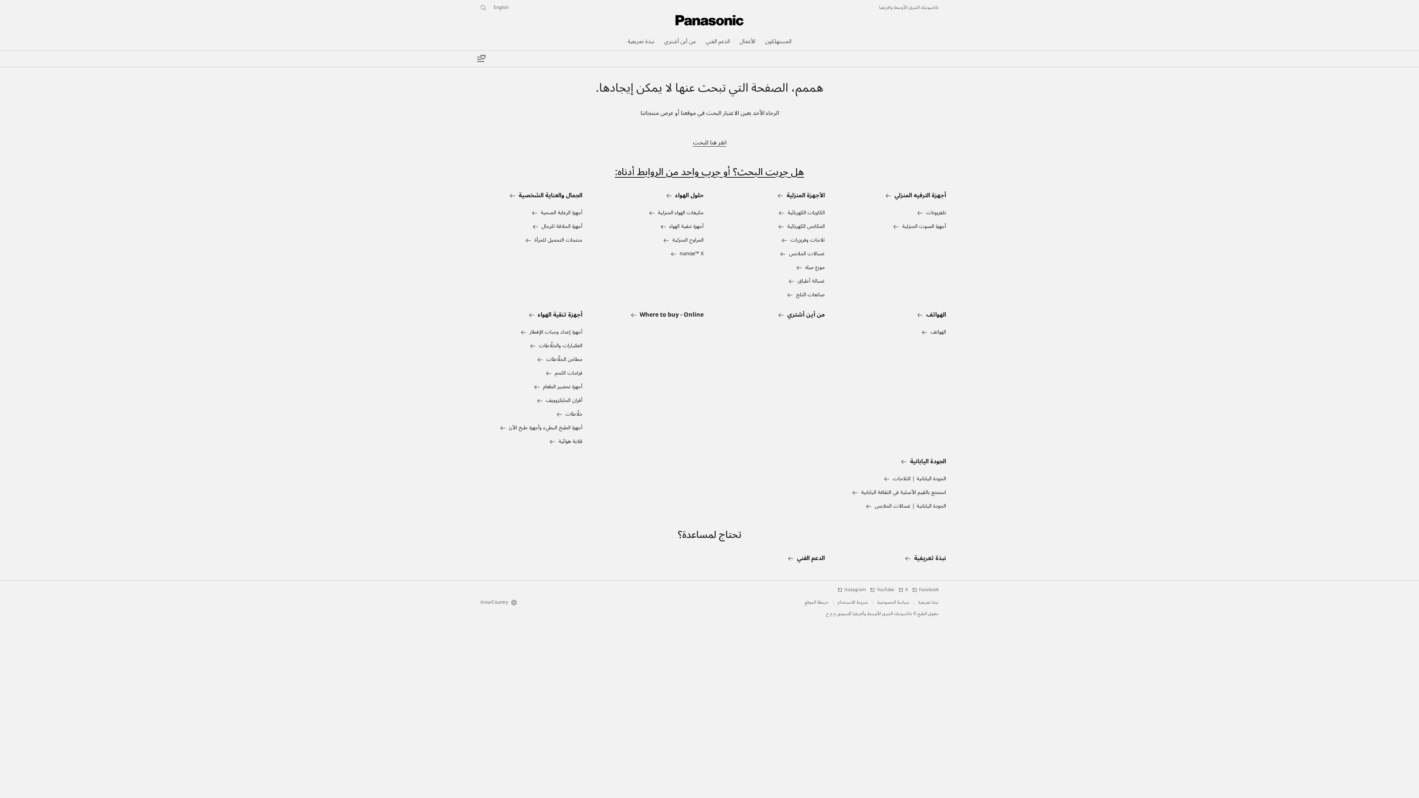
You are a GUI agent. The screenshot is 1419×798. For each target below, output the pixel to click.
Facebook (929, 590)
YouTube (885, 590)
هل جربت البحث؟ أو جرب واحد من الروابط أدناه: (709, 172)
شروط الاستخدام (853, 602)
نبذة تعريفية (928, 602)
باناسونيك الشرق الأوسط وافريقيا (909, 7)
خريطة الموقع (816, 602)
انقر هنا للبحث (709, 142)
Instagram (855, 590)
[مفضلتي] (481, 59)
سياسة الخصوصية (893, 602)
